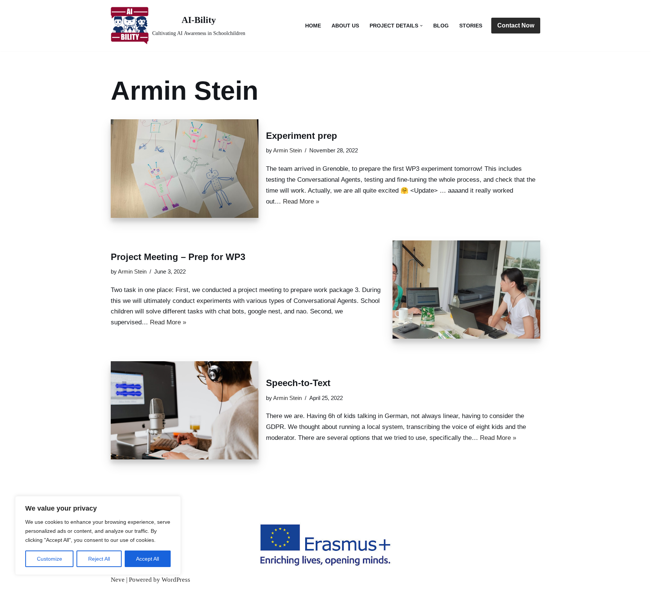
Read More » (301, 201)
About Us (345, 26)
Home (313, 26)
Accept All (147, 559)
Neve (118, 579)
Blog (441, 26)
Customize (49, 559)
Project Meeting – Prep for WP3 (178, 257)
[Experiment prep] (184, 168)
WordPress (176, 579)
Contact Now (515, 25)
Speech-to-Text (298, 383)
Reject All (99, 559)
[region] (98, 535)
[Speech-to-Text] (184, 410)
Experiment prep (301, 136)
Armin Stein (287, 150)
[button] (421, 25)
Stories (470, 26)
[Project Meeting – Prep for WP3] (466, 289)
